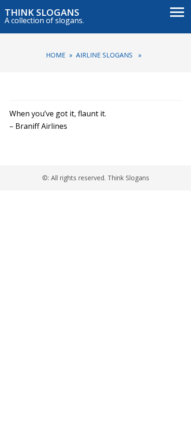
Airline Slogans (104, 55)
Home (55, 55)
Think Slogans (42, 12)
